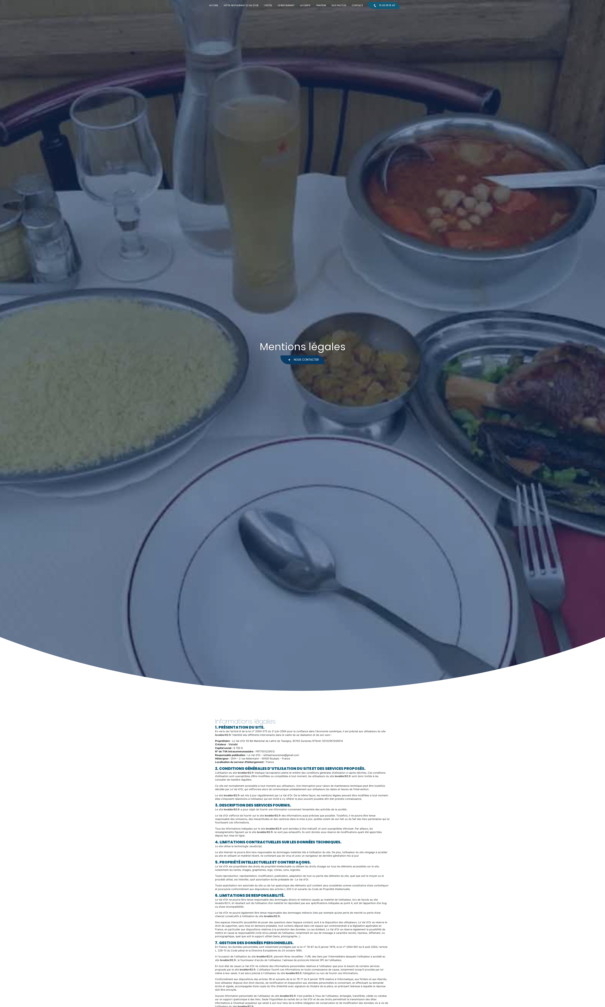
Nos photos (339, 5)
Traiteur (321, 5)
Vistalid (233, 744)
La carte (305, 5)
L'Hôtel (268, 5)
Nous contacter (306, 360)
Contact (357, 5)
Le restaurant (286, 5)
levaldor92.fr (223, 734)
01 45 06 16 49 (387, 5)
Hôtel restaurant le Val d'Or (241, 5)
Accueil (213, 5)
